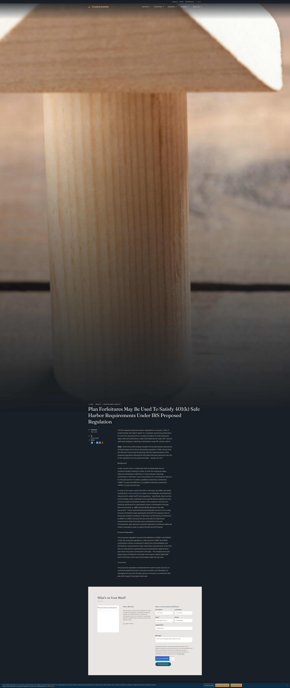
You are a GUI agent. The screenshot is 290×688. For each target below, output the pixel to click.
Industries (158, 7)
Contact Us (175, 1)
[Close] (287, 685)
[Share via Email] (100, 443)
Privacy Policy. (50, 686)
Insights (184, 7)
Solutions (171, 7)
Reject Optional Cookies (222, 685)
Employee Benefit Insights (111, 404)
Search (199, 1)
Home (91, 404)
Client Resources (189, 1)
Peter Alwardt (95, 438)
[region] (145, 685)
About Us (196, 7)
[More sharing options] (102, 443)
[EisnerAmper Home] (98, 6)
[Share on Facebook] (97, 443)
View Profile (129, 623)
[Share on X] (94, 443)
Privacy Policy (180, 653)
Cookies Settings (209, 685)
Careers (182, 1)
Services (145, 7)
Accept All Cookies (236, 685)
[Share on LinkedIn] (92, 443)
